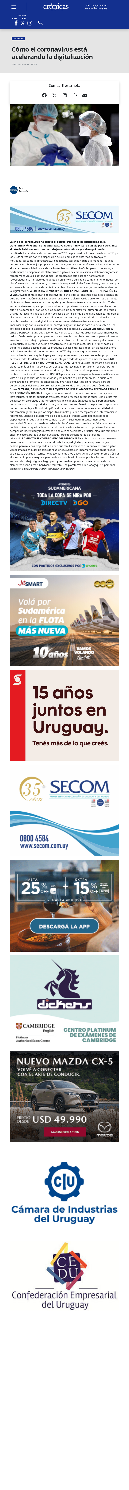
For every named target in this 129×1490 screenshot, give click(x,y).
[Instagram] (29, 23)
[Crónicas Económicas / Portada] (56, 6)
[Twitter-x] (22, 23)
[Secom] (64, 219)
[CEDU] (64, 1275)
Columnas (18, 38)
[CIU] (64, 1191)
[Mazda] (64, 1096)
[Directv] (64, 525)
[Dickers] (64, 1001)
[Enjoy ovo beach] (64, 906)
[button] (44, 96)
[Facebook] (17, 23)
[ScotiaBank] (64, 715)
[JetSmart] (64, 620)
